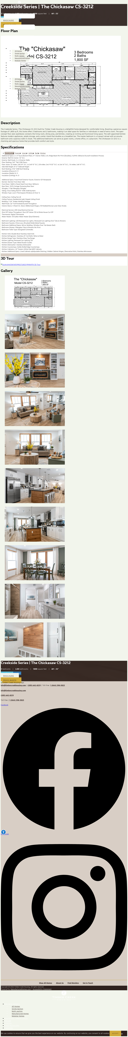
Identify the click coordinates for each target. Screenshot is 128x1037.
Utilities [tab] (31, 153)
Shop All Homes (45, 983)
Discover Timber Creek (21, 63)
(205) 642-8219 (34, 685)
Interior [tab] (24, 153)
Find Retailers (17, 70)
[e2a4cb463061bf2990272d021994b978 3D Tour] (20, 264)
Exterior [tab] (18, 153)
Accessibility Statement (42, 989)
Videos (14, 68)
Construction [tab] (9, 153)
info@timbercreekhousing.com (13, 685)
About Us (60, 983)
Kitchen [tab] (43, 153)
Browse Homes (17, 48)
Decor (13, 65)
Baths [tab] (37, 153)
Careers (14, 72)
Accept (115, 1033)
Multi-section (19, 56)
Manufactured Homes (22, 58)
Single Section (20, 53)
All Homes (18, 51)
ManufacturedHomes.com (21, 989)
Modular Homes (20, 60)
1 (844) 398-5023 (57, 685)
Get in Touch (88, 983)
